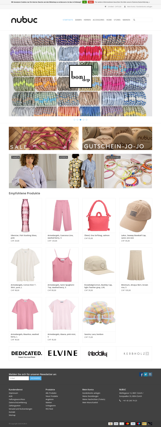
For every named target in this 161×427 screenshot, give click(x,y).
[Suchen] (133, 20)
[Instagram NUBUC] (150, 374)
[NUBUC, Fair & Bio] (27, 20)
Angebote (50, 399)
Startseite (68, 20)
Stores (117, 20)
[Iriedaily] (98, 353)
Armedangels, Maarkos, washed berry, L (25, 335)
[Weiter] (147, 75)
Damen (78, 20)
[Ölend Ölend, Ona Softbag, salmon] (98, 215)
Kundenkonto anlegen (91, 393)
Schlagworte (51, 405)
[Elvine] (62, 353)
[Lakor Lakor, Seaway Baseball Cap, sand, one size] (135, 215)
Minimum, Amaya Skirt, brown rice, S (134, 286)
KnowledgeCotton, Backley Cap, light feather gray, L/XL (98, 286)
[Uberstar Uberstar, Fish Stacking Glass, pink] (25, 215)
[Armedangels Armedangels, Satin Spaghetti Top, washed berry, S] (62, 264)
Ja (84, 2)
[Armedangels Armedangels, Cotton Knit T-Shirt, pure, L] (25, 264)
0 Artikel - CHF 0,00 (115, 7)
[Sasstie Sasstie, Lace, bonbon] (98, 314)
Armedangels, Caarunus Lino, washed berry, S (60, 236)
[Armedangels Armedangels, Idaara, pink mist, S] (62, 314)
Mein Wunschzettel (90, 402)
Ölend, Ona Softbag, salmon (97, 235)
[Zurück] (13, 75)
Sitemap (12, 415)
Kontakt (12, 412)
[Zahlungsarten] (110, 423)
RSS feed (49, 409)
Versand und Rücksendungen (20, 409)
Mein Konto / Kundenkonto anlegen (139, 7)
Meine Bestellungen (90, 396)
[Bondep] (80, 75)
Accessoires (98, 20)
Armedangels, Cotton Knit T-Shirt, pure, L (23, 286)
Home (109, 20)
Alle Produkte (51, 393)
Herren (87, 20)
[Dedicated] (27, 353)
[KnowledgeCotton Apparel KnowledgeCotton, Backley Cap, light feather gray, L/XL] (98, 264)
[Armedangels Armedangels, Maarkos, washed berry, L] (25, 314)
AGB (10, 396)
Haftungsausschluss (17, 399)
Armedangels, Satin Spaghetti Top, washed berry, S (61, 286)
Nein (90, 2)
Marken (126, 20)
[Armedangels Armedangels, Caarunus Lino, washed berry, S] (62, 215)
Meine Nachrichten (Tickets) (93, 399)
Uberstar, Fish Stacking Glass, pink (24, 236)
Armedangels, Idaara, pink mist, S (62, 335)
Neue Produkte (52, 396)
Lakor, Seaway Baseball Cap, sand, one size (133, 236)
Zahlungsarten (15, 405)
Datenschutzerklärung (18, 402)
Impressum (13, 393)
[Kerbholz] (134, 353)
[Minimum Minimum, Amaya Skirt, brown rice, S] (135, 264)
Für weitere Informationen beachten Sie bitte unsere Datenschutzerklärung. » (122, 2)
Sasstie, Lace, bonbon (93, 334)
